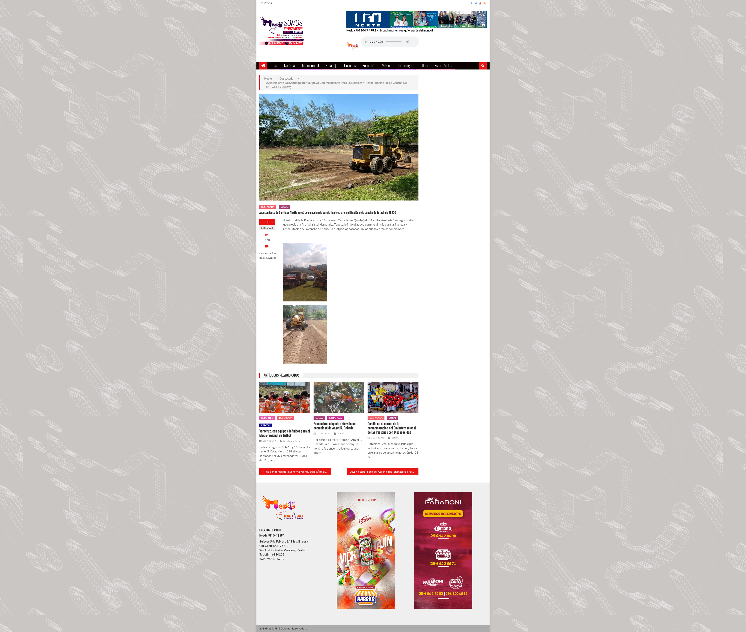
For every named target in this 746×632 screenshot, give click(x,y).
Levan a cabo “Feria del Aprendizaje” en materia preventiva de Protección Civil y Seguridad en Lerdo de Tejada (384, 471)
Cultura (423, 65)
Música (386, 65)
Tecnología (405, 65)
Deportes (350, 65)
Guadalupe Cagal (291, 441)
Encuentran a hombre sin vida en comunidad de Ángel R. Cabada (335, 426)
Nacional (289, 65)
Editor (340, 433)
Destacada (267, 206)
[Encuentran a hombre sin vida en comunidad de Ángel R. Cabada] (339, 397)
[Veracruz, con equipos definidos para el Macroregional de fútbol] (284, 397)
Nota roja (331, 65)
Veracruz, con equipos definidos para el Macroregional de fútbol (284, 433)
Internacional (310, 65)
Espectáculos (443, 65)
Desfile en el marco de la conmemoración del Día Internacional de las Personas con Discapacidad (392, 428)
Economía (369, 65)
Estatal (265, 425)
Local (273, 65)
